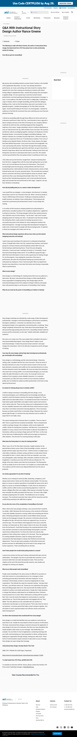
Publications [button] (47, 18)
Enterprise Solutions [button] (65, 18)
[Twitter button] (61, 727)
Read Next (57, 80)
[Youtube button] (71, 727)
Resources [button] (57, 18)
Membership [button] (37, 18)
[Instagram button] (68, 727)
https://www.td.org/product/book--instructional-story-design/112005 (22, 655)
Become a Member (55, 12)
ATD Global (38, 713)
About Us (38, 704)
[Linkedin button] (64, 727)
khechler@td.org (29, 667)
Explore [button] (9, 18)
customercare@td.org (69, 709)
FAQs (37, 707)
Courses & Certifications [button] (17, 18)
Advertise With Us (40, 720)
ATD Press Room (40, 715)
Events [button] (28, 18)
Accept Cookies (57, 733)
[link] (48, 8)
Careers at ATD (53, 704)
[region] (25, 48)
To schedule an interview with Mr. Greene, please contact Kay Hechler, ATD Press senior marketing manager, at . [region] (24, 666)
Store (37, 718)
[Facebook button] (57, 727)
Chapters (38, 711)
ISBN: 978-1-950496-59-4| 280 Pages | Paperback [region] (17, 650)
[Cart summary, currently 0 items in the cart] (72, 12)
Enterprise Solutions (40, 709)
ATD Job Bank (53, 707)
